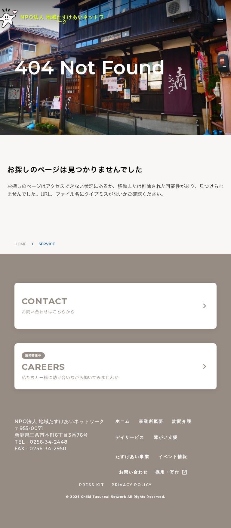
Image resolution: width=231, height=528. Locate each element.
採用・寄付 (168, 472)
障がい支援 (166, 437)
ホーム (123, 421)
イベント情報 (173, 456)
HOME (20, 244)
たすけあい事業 (132, 456)
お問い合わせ (133, 472)
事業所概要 (151, 421)
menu (220, 19)
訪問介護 (182, 421)
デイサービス (130, 437)
